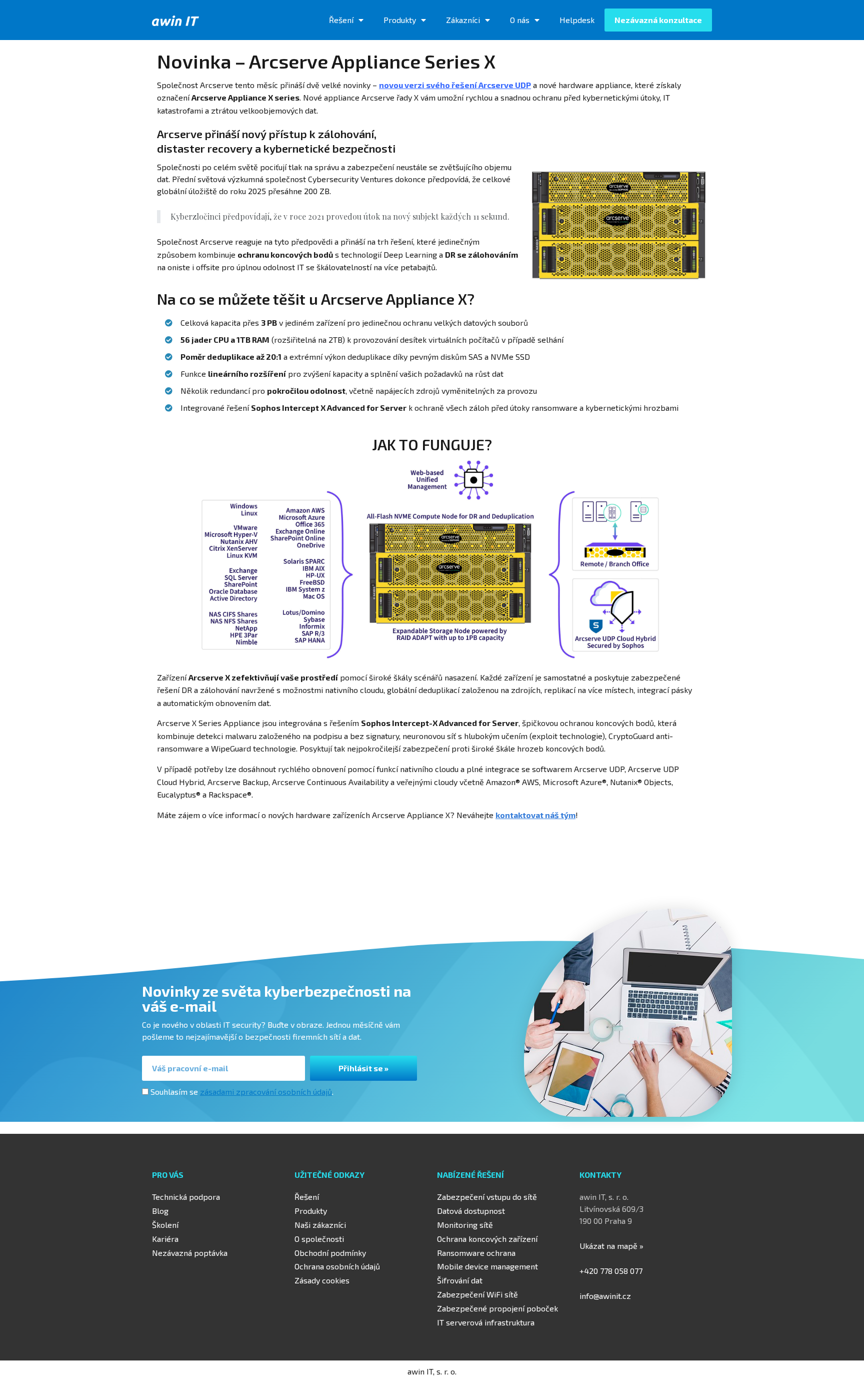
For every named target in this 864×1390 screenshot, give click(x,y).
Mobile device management (487, 1266)
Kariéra (165, 1238)
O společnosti (319, 1238)
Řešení (341, 20)
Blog (160, 1210)
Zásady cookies (322, 1280)
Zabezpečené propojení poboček (497, 1308)
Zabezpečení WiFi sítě (477, 1294)
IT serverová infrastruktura (485, 1322)
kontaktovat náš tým (536, 815)
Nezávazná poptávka (190, 1252)
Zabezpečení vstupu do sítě (487, 1196)
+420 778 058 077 (611, 1270)
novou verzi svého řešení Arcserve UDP (455, 85)
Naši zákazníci (320, 1224)
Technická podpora (186, 1196)
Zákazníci (463, 20)
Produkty (400, 20)
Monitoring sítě (465, 1224)
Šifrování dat (459, 1280)
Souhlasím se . (242, 1091)
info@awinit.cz (605, 1295)
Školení (165, 1224)
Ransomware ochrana (476, 1252)
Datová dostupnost (471, 1210)
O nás (520, 20)
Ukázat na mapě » (612, 1245)
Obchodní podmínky (330, 1252)
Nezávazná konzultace (658, 20)
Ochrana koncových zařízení (487, 1238)
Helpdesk (577, 20)
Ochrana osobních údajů (337, 1266)
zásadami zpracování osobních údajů (266, 1091)
